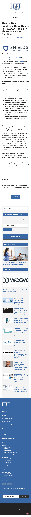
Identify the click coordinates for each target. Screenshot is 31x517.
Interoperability (7, 450)
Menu (16, 17)
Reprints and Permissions (7, 424)
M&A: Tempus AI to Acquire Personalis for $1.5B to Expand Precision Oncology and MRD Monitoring (21, 354)
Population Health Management (11, 452)
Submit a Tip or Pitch (15, 236)
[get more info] (28, 12)
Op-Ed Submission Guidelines (8, 428)
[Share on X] (5, 42)
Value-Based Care (6, 472)
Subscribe (4, 434)
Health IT (4, 445)
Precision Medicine (8, 462)
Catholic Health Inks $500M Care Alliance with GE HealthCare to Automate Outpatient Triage (21, 377)
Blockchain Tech (8, 460)
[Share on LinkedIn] (3, 42)
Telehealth (6, 464)
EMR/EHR (6, 449)
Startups (3, 469)
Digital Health (5, 457)
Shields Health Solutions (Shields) (12, 58)
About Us (4, 415)
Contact (3, 431)
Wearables (6, 465)
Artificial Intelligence (9, 459)
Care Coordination (8, 447)
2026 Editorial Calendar (7, 418)
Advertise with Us (6, 421)
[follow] (18, 12)
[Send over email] (10, 42)
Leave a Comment (20, 37)
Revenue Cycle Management (10, 454)
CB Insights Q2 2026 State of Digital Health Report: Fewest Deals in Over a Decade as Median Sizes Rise (21, 332)
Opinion (3, 442)
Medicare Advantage (8, 475)
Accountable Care (8, 473)
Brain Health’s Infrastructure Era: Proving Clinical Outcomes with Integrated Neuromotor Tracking (21, 366)
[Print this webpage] (12, 42)
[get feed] (16, 12)
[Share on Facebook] (7, 42)
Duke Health (20, 61)
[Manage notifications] (27, 514)
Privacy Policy (17, 509)
